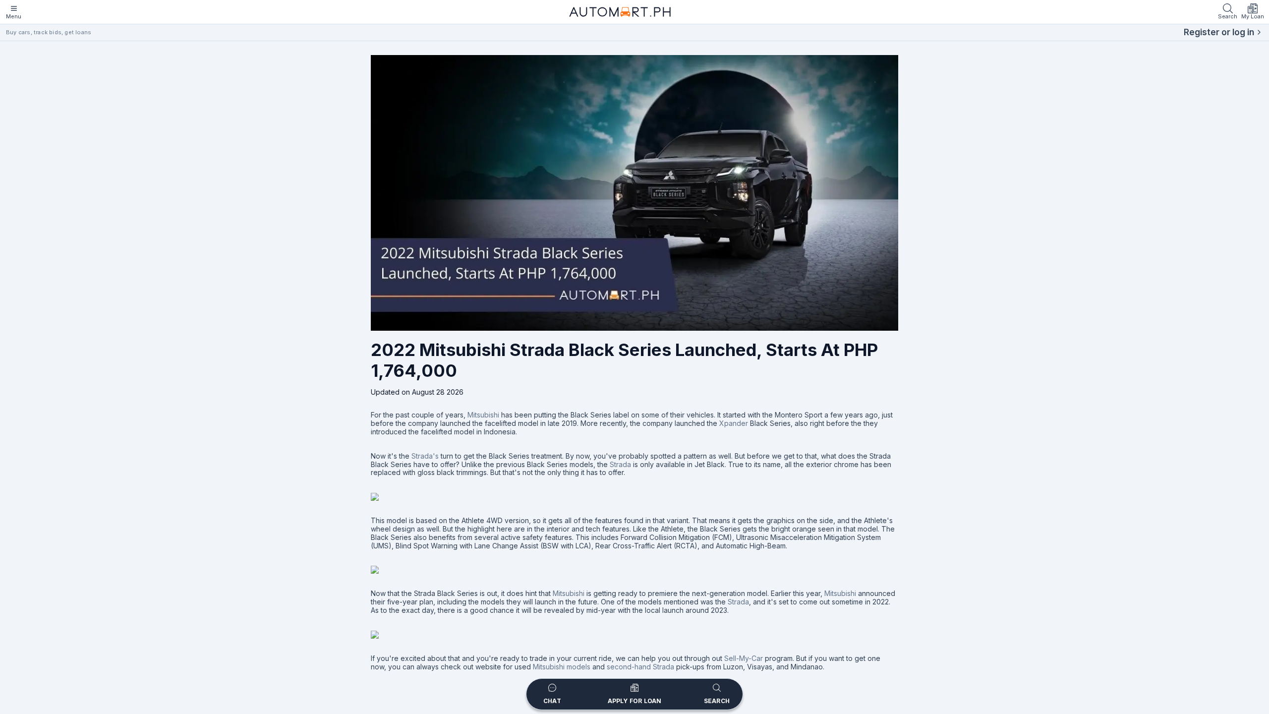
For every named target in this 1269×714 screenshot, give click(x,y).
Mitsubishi (483, 415)
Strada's (425, 456)
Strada (620, 464)
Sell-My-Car (743, 658)
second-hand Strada (640, 666)
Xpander (733, 423)
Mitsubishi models (561, 666)
